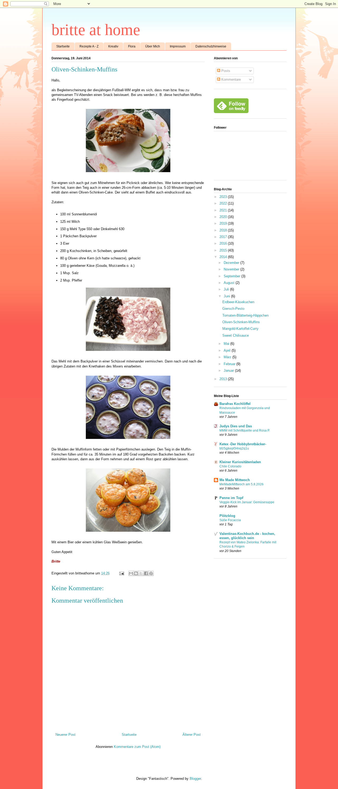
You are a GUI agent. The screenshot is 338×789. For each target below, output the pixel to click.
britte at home (95, 29)
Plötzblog (227, 516)
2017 (223, 237)
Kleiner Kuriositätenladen (240, 462)
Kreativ (113, 46)
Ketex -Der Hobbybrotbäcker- (242, 444)
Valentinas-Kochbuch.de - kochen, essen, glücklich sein (247, 536)
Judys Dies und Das (235, 426)
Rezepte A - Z (88, 46)
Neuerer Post (65, 735)
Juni (227, 296)
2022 (223, 203)
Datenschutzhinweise (210, 46)
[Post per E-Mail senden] (121, 573)
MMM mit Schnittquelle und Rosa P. (244, 430)
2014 (223, 257)
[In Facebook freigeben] (146, 573)
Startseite (63, 46)
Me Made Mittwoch (234, 480)
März (228, 357)
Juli (227, 289)
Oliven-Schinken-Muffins (241, 322)
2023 (223, 197)
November (232, 269)
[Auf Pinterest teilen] (151, 573)
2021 (223, 210)
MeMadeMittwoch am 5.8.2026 (241, 484)
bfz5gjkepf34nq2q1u (234, 448)
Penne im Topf (231, 498)
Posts (225, 71)
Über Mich (152, 46)
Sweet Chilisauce (235, 335)
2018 (223, 230)
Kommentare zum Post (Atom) (137, 747)
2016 (223, 243)
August (230, 283)
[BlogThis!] (136, 573)
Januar (229, 370)
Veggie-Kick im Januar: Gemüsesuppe (246, 502)
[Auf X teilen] (141, 573)
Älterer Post (191, 735)
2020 (223, 217)
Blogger (195, 779)
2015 (223, 250)
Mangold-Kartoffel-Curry (240, 329)
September (232, 276)
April (228, 350)
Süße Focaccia (230, 520)
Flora (131, 46)
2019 (223, 223)
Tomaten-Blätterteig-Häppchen (245, 315)
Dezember (232, 263)
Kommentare (230, 79)
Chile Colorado (230, 466)
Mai (227, 344)
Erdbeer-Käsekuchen (238, 302)
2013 (223, 379)
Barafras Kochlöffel (235, 404)
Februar (230, 364)
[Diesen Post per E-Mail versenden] (131, 573)
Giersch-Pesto (233, 309)
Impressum (178, 46)
